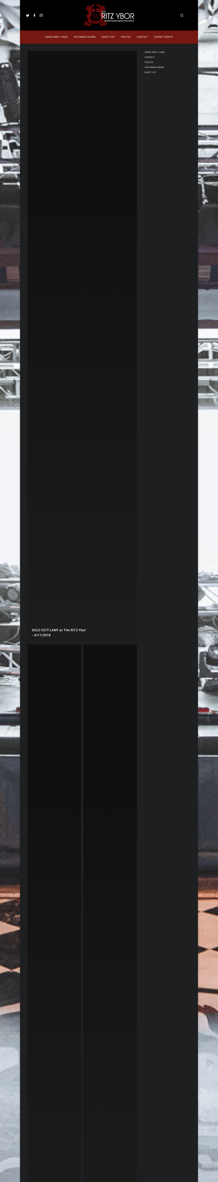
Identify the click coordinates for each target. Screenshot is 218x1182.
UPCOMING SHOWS (154, 67)
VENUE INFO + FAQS (155, 52)
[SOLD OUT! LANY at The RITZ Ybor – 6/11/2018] (82, 346)
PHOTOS (149, 62)
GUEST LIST (150, 72)
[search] (182, 15)
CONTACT (150, 57)
